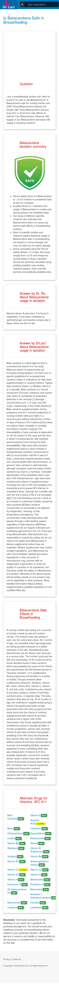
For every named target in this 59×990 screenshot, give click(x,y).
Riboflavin (12, 848)
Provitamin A (36, 884)
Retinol (34, 843)
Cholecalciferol (15, 833)
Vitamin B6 (13, 843)
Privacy (6, 959)
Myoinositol (36, 889)
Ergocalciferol (37, 833)
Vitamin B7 (13, 861)
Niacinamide (13, 902)
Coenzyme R (14, 884)
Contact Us (16, 959)
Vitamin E (35, 815)
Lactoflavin (35, 907)
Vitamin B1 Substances (36, 849)
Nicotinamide (37, 838)
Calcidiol (34, 902)
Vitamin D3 (13, 874)
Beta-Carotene (12, 817)
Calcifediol (35, 828)
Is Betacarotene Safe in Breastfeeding (23, 20)
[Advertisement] (29, 54)
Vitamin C (12, 869)
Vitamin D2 (36, 869)
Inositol (11, 838)
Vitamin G (35, 874)
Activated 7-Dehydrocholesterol (40, 896)
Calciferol (12, 907)
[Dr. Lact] (8, 4)
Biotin (10, 828)
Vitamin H (12, 879)
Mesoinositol (36, 879)
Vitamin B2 (35, 856)
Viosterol (11, 856)
